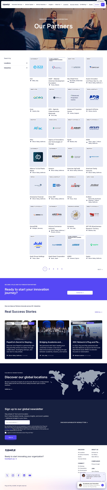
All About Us (95, 452)
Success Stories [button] (74, 4)
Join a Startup (95, 471)
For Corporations (82, 468)
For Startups (81, 466)
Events (79, 456)
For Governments (82, 470)
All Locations (81, 452)
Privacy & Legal (96, 464)
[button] (101, 1)
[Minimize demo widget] (105, 482)
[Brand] (24, 450)
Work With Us (95, 456)
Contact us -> (11, 459)
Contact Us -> (80, 292)
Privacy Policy (8, 429)
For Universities (82, 472)
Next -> (100, 269)
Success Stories (82, 458)
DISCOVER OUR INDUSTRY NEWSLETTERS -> (74, 422)
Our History (94, 454)
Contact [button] (97, 4)
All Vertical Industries (83, 454)
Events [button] (91, 4)
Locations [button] (65, 4)
